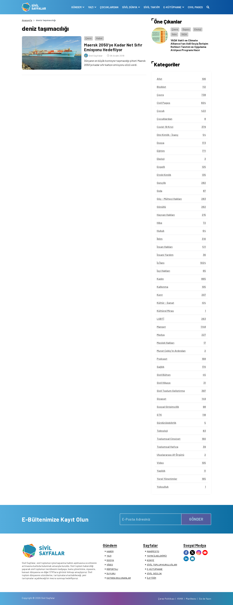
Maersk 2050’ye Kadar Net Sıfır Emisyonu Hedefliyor (113, 47)
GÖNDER (196, 519)
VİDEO (110, 564)
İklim (174, 34)
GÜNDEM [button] (76, 7)
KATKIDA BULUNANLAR (119, 577)
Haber (99, 38)
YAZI (109, 555)
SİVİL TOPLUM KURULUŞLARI (162, 564)
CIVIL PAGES (195, 7)
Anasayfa (27, 20)
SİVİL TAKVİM (152, 7)
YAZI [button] (91, 7)
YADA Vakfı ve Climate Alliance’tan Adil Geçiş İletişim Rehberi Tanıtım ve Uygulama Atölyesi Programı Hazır (189, 45)
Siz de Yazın (205, 598)
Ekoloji (197, 29)
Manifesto (191, 598)
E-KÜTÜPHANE (155, 569)
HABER (110, 551)
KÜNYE (150, 560)
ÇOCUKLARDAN (109, 7)
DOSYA (110, 560)
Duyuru (186, 29)
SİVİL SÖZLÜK (154, 573)
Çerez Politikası (166, 598)
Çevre (88, 38)
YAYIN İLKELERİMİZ (157, 555)
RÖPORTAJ (112, 569)
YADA (184, 34)
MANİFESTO (153, 551)
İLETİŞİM (151, 577)
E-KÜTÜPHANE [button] (172, 7)
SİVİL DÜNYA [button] (130, 7)
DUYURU (111, 573)
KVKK (180, 598)
